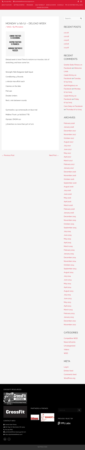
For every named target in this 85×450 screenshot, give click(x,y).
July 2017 (67, 146)
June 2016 (68, 194)
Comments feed (70, 374)
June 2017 (68, 149)
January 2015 (69, 254)
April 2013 (67, 306)
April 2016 (67, 202)
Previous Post (8, 155)
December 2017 (70, 131)
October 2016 (69, 179)
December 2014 (70, 257)
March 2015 (68, 246)
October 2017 (69, 138)
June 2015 (68, 235)
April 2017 (67, 157)
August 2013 (68, 291)
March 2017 (68, 161)
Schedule (60, 5)
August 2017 (68, 142)
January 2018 (69, 127)
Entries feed (68, 371)
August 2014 (68, 272)
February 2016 (69, 209)
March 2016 (68, 205)
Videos (66, 350)
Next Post (54, 155)
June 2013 (68, 298)
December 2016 (70, 172)
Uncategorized (69, 346)
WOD (9, 27)
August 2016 (68, 187)
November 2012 (70, 325)
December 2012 (70, 321)
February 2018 (69, 123)
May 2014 (67, 284)
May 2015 (67, 239)
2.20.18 (66, 36)
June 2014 (68, 280)
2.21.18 (66, 33)
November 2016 (70, 175)
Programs (30, 5)
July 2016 (67, 190)
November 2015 (70, 220)
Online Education (42, 7)
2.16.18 (66, 44)
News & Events (51, 5)
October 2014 (69, 265)
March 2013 (68, 310)
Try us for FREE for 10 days (74, 5)
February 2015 (69, 250)
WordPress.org (69, 378)
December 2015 (70, 216)
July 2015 (67, 231)
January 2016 (69, 213)
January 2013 (69, 317)
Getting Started (19, 5)
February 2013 (69, 313)
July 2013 (67, 295)
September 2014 (70, 269)
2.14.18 (66, 48)
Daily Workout (40, 5)
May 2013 (67, 302)
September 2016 (70, 183)
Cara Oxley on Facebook (73, 106)
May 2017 (67, 153)
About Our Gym (6, 5)
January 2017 (69, 168)
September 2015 (70, 228)
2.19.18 (66, 40)
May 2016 (67, 198)
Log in (66, 367)
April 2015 (67, 243)
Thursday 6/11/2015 (74, 110)
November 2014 (70, 261)
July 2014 (67, 276)
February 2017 (69, 164)
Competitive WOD (71, 338)
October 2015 (69, 224)
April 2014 (67, 287)
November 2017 (70, 134)
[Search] (79, 410)
